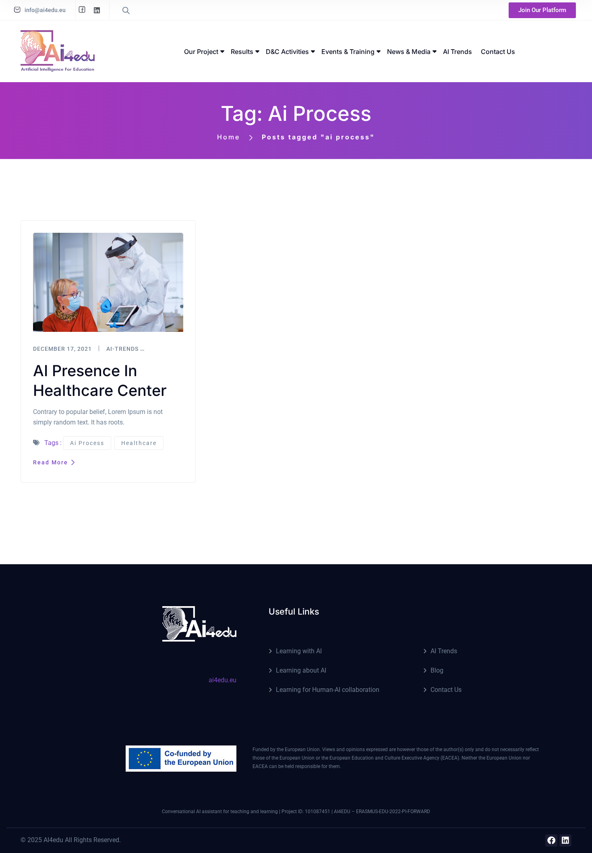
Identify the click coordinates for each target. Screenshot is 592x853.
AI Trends (444, 651)
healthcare (139, 443)
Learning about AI (301, 670)
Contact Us (446, 690)
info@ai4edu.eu (45, 10)
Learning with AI (299, 651)
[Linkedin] (565, 840)
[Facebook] (551, 840)
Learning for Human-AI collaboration (327, 690)
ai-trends (122, 349)
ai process (87, 443)
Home (228, 137)
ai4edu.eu (222, 680)
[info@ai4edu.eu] (17, 9)
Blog (437, 670)
